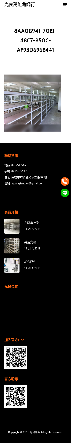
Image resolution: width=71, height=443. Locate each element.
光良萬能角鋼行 (19, 4)
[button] (65, 4)
